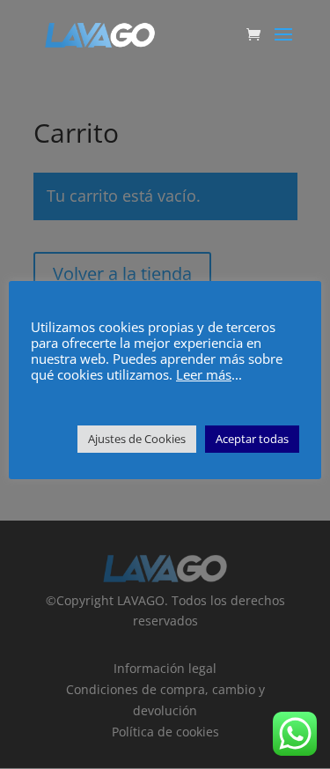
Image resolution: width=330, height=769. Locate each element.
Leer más (203, 374)
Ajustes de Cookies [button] (137, 439)
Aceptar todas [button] (252, 439)
